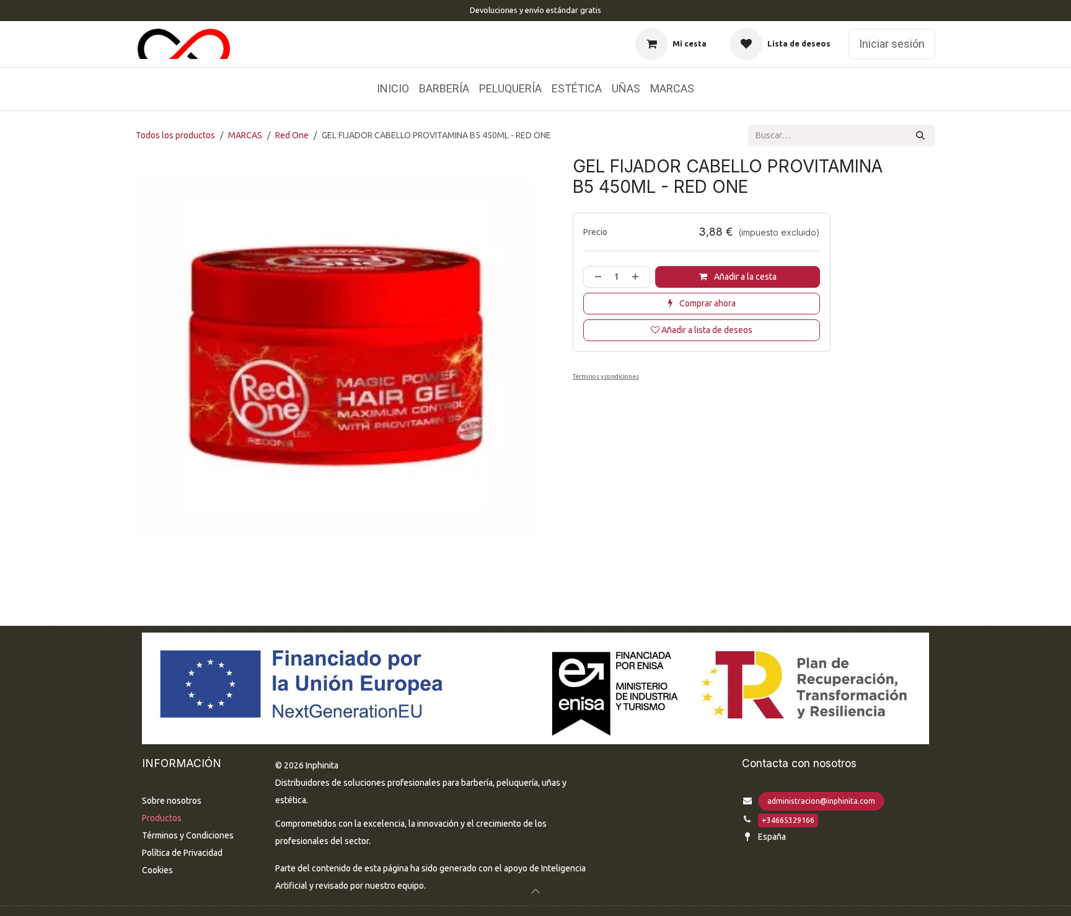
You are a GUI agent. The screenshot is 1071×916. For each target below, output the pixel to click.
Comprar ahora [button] (706, 303)
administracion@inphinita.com (821, 801)
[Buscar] (920, 135)
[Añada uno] (638, 277)
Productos (162, 818)
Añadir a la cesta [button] (744, 277)
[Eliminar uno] (595, 277)
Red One (292, 135)
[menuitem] (393, 89)
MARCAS (245, 135)
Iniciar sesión (892, 43)
